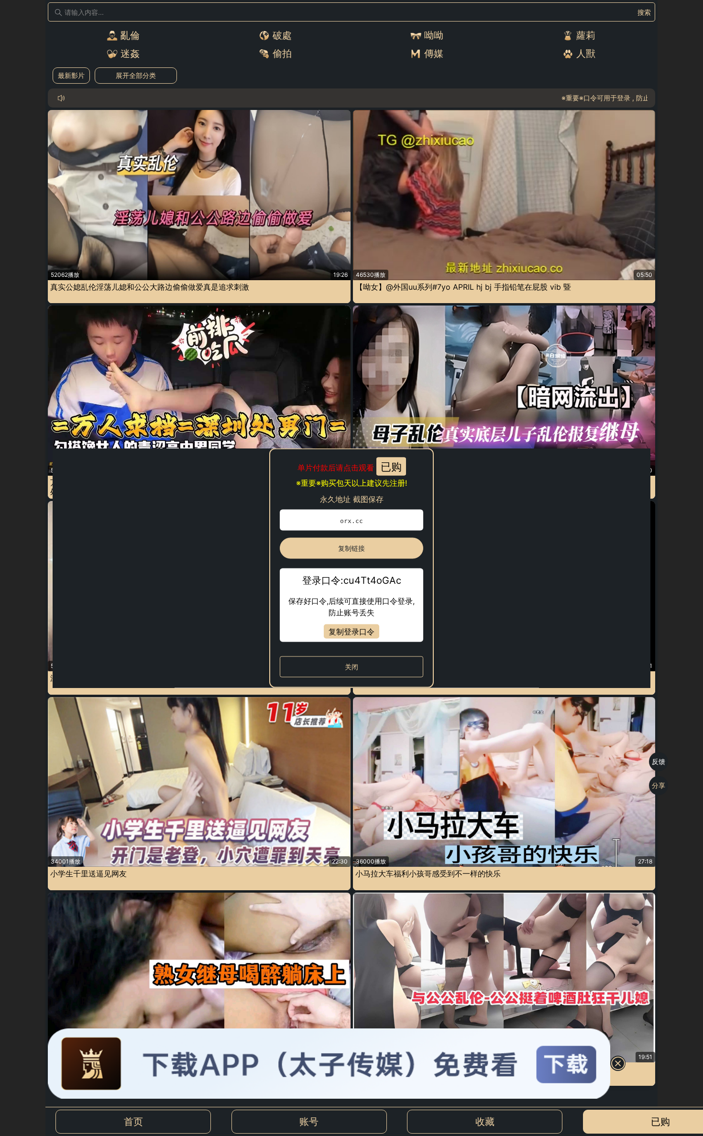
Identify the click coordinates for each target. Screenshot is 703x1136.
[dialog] (351, 568)
